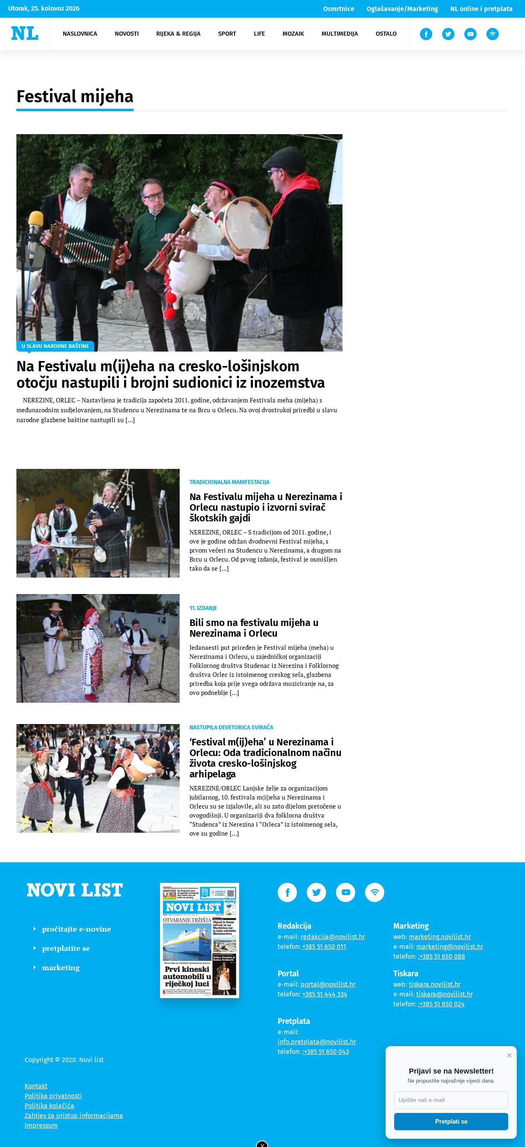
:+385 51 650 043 (325, 1052)
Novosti (127, 33)
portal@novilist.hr (328, 984)
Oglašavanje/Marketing (402, 9)
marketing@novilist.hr (449, 947)
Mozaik (293, 33)
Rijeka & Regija (178, 33)
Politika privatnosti (53, 1096)
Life (259, 33)
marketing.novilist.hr (440, 937)
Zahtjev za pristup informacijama (74, 1116)
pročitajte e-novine (76, 929)
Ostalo (386, 33)
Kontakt (36, 1086)
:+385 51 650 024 (441, 1004)
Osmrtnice (338, 9)
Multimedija (340, 33)
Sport (227, 33)
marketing (61, 967)
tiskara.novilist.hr (435, 984)
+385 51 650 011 (324, 947)
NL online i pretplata (481, 9)
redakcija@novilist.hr (333, 937)
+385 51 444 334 (324, 994)
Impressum (41, 1125)
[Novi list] (24, 33)
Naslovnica (80, 33)
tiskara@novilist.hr (444, 994)
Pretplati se (451, 1121)
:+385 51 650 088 (441, 956)
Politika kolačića (49, 1106)
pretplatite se (66, 948)
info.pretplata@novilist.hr (317, 1042)
